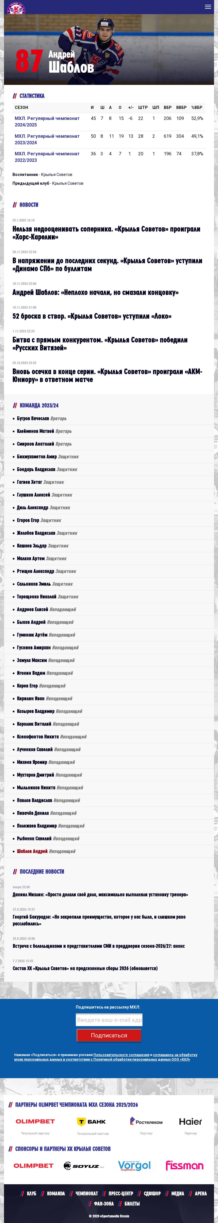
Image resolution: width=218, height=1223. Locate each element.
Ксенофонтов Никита (51, 736)
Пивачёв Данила (46, 813)
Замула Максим (45, 660)
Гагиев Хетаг (40, 482)
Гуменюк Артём (46, 634)
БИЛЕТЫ (132, 1203)
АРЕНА (201, 1193)
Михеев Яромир (46, 762)
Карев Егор (41, 685)
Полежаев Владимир (50, 825)
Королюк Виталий (48, 724)
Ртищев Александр (46, 571)
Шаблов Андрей (46, 851)
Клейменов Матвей (44, 431)
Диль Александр (43, 507)
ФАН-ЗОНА (104, 1203)
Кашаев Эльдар (42, 545)
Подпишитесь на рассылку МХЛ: (108, 1007)
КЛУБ (31, 1193)
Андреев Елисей (46, 609)
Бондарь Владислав (47, 469)
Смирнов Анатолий (44, 443)
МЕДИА (177, 1193)
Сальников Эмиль (44, 583)
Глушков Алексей (44, 494)
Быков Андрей (45, 622)
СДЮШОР (152, 1193)
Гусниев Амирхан (47, 647)
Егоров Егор (39, 520)
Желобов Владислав (47, 533)
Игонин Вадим (45, 673)
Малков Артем (41, 558)
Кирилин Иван (44, 698)
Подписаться (109, 1035)
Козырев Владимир (49, 711)
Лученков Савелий (48, 749)
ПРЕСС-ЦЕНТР (121, 1193)
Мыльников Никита (50, 787)
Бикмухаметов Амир (47, 456)
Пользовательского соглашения (121, 1055)
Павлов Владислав (48, 800)
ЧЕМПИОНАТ (87, 1193)
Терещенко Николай (47, 596)
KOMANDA (56, 1193)
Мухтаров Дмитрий (49, 774)
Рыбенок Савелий (48, 838)
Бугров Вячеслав (41, 418)
